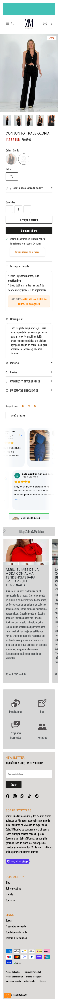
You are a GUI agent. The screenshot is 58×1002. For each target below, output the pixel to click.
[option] (29, 73)
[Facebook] (7, 796)
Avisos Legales (29, 981)
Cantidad (10, 202)
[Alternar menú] (7, 23)
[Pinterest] (36, 796)
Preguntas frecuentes (17, 926)
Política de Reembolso (14, 976)
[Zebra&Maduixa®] (29, 24)
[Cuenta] (43, 23)
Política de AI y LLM (33, 976)
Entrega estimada (19, 266)
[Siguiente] (50, 9)
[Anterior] (7, 9)
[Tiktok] (29, 796)
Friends (9, 894)
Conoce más (29, 12)
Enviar (14, 784)
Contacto (10, 900)
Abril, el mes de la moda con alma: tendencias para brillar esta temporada (22, 577)
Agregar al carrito (29, 220)
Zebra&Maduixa (30, 531)
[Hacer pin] (35, 406)
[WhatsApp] (22, 796)
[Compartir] (23, 406)
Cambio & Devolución (16, 938)
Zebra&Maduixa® (20, 994)
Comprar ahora (29, 231)
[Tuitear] (29, 406)
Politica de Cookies (13, 971)
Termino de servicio (13, 981)
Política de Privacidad (32, 971)
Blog (8, 882)
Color (12, 150)
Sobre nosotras (13, 888)
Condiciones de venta (16, 932)
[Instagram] (15, 796)
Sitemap (42, 981)
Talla (8, 169)
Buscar (9, 920)
